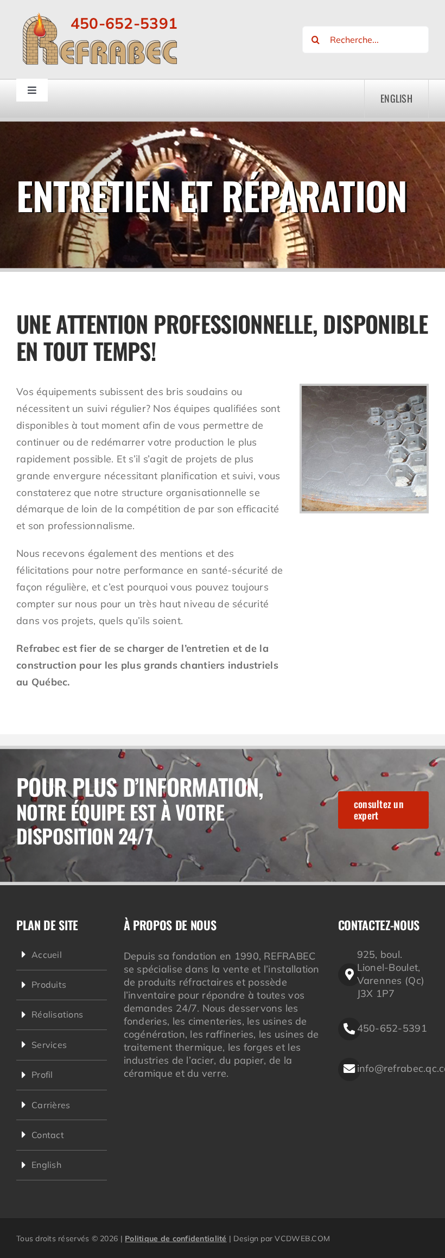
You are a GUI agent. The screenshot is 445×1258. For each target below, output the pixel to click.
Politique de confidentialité (176, 1238)
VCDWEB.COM (302, 1238)
